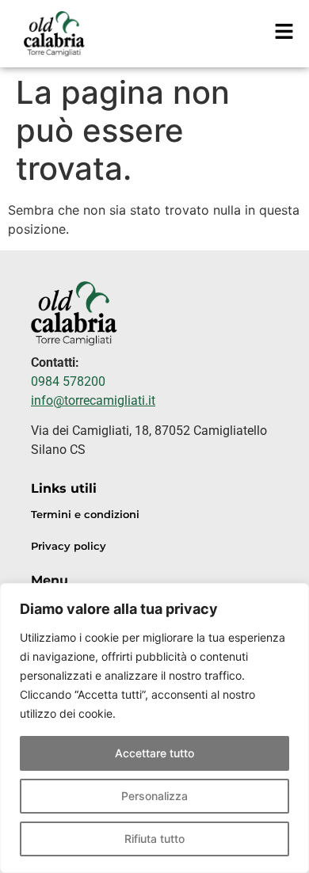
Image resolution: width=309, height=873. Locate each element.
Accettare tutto (154, 753)
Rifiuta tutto (154, 838)
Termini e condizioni (85, 514)
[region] (154, 728)
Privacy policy (68, 546)
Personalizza (154, 795)
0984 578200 (68, 381)
